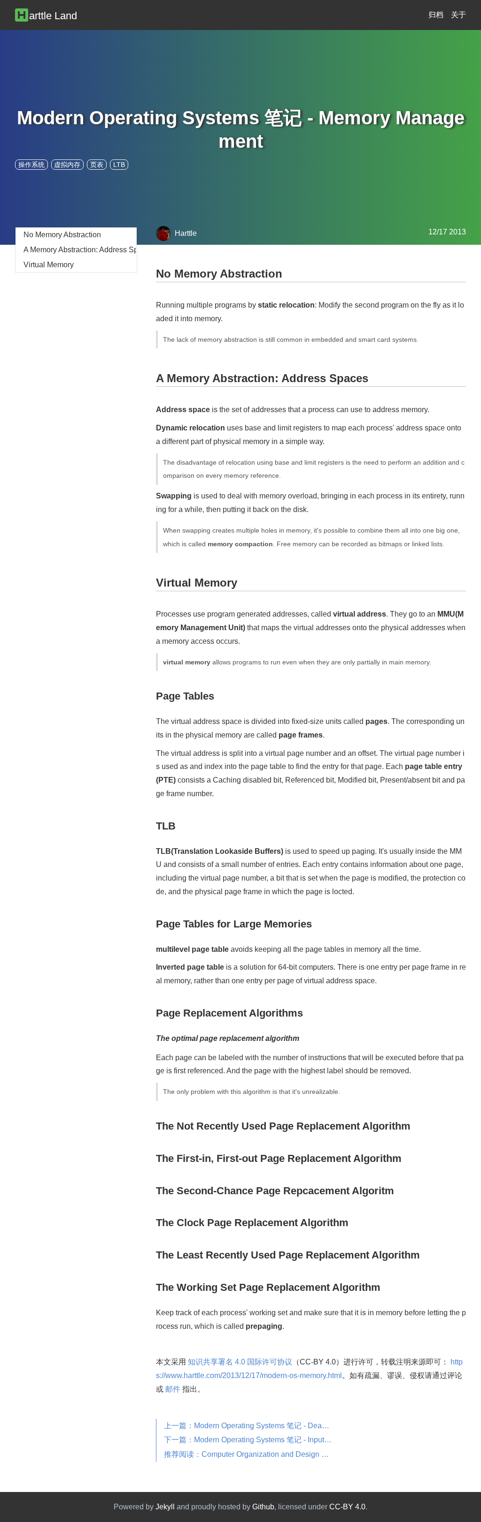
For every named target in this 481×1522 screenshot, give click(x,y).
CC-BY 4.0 (347, 1507)
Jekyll (165, 1507)
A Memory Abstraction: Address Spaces (80, 250)
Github (263, 1507)
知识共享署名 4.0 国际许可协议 (240, 1362)
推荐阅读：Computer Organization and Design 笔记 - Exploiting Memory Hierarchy (252, 1454)
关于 (458, 15)
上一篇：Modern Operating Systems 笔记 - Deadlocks (252, 1426)
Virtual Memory (48, 265)
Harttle (186, 233)
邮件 (172, 1389)
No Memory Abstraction (62, 235)
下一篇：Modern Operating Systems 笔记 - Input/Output (252, 1440)
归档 (435, 15)
